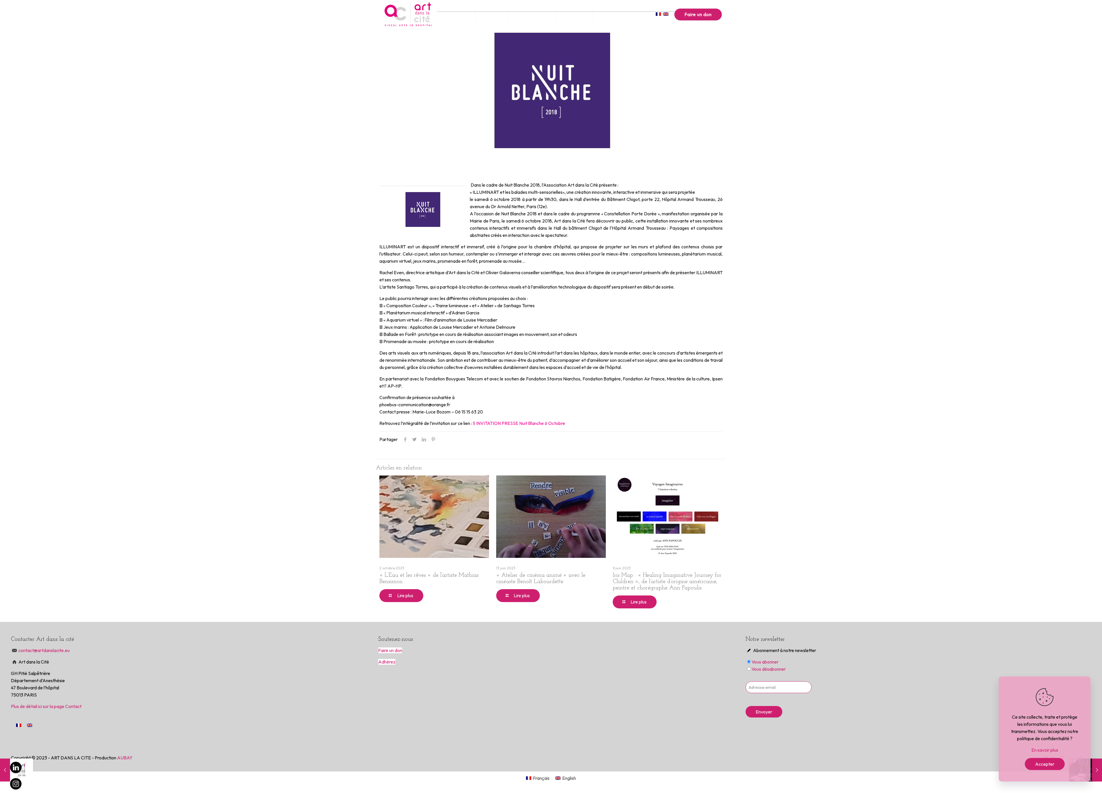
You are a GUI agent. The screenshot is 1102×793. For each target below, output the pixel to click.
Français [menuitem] (541, 778)
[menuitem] (18, 725)
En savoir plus (1044, 750)
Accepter (1044, 764)
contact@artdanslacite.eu (44, 650)
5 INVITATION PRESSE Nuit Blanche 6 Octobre (519, 423)
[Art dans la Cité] (408, 14)
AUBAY (125, 758)
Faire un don (698, 14)
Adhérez (386, 662)
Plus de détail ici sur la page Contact (46, 706)
